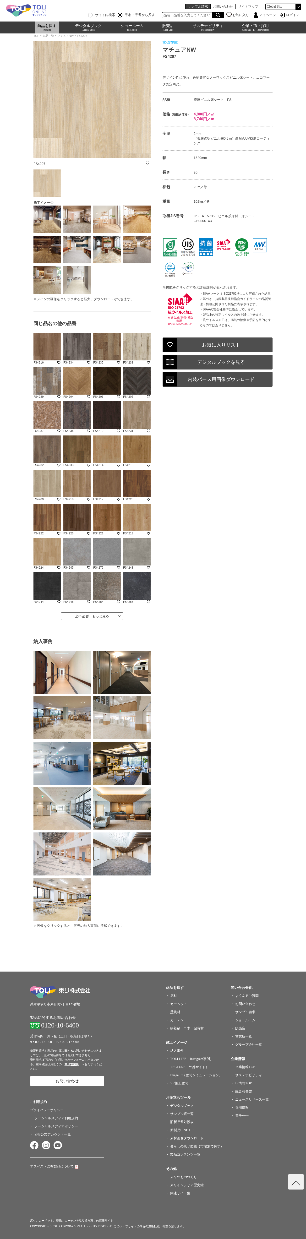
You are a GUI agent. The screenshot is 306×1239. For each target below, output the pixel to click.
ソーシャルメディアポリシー (56, 1126)
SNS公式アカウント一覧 (52, 1134)
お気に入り (240, 15)
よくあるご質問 (247, 996)
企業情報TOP (245, 1067)
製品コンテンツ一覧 (185, 1154)
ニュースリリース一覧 (252, 1099)
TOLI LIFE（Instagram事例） (191, 1059)
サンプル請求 (198, 6)
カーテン (177, 1020)
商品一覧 (48, 36)
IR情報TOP (243, 1083)
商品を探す (46, 27)
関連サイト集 (180, 1193)
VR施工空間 (179, 1083)
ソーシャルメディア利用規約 (56, 1118)
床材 (173, 996)
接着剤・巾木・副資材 (187, 1028)
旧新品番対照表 (182, 1122)
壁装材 (175, 1012)
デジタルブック (88, 27)
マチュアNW (65, 36)
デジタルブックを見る (221, 362)
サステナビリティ (208, 27)
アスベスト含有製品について (52, 1166)
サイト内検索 (105, 15)
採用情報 (242, 1107)
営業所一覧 (243, 1036)
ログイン (292, 15)
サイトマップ (248, 6)
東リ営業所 (72, 1064)
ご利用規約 (38, 1102)
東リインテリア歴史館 (187, 1185)
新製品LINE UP (181, 1130)
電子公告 (242, 1116)
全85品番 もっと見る (92, 616)
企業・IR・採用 (255, 27)
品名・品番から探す (140, 15)
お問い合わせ (223, 6)
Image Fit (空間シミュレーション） (196, 1075)
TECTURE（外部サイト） (189, 1067)
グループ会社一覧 (248, 1044)
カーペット (178, 1004)
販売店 (168, 27)
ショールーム (132, 27)
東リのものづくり (183, 1177)
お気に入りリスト (221, 345)
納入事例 (177, 1051)
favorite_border (147, 163)
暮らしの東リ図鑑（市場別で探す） (197, 1146)
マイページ (267, 15)
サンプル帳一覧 (182, 1114)
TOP (36, 36)
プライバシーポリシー (47, 1110)
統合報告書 (243, 1091)
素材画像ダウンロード (187, 1138)
